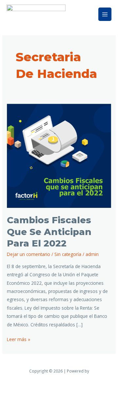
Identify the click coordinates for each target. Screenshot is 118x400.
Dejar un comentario (28, 254)
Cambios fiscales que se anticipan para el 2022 (49, 232)
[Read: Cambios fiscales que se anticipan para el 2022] (59, 155)
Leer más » (18, 338)
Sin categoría (67, 254)
